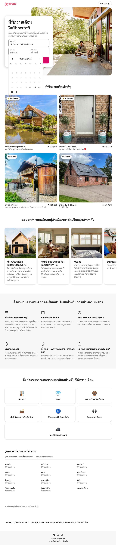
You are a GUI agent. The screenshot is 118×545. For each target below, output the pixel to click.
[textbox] (18, 52)
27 (30, 87)
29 (39, 87)
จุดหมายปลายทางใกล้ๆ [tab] (44, 457)
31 (17, 92)
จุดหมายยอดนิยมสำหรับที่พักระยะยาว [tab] (19, 457)
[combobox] (28, 44)
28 (35, 87)
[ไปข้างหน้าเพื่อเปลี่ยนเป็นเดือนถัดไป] (39, 59)
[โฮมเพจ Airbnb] (10, 3)
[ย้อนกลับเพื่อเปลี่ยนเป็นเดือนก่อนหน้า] (12, 59)
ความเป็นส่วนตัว (54, 541)
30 (12, 92)
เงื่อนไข (65, 541)
